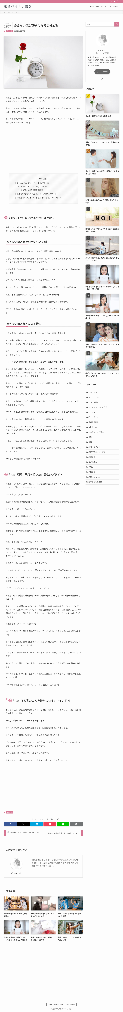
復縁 (90, 442)
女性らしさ (93, 427)
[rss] (114, 1)
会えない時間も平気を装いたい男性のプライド (36, 194)
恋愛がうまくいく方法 (97, 452)
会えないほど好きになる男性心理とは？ (33, 183)
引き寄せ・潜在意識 (96, 432)
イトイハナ (16, 873)
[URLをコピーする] (76, 824)
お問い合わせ (70, 1004)
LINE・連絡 (93, 392)
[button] (10, 824)
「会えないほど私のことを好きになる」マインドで (38, 198)
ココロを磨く (94, 402)
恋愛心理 (92, 457)
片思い (91, 467)
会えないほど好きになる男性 (32, 190)
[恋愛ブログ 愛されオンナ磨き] (18, 6)
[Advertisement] (43, 148)
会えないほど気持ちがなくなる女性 (34, 187)
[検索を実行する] (116, 24)
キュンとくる (94, 397)
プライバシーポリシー (55, 1004)
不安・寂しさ (94, 417)
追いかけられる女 (95, 482)
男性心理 (9, 31)
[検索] (117, 1)
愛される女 (93, 462)
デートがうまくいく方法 (98, 407)
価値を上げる (94, 422)
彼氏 (90, 437)
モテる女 (92, 412)
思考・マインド (94, 447)
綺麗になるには (94, 477)
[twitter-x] (111, 1)
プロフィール (102, 72)
